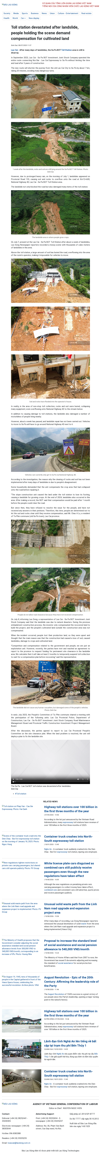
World (15, 18)
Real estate (86, 13)
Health (6, 18)
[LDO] (21, 808)
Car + (23, 18)
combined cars (50, 890)
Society (7, 13)
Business (35, 13)
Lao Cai (14, 50)
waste (83, 924)
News (44, 13)
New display (34, 18)
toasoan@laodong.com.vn (19, 1143)
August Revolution (56, 994)
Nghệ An (60, 1054)
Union (52, 13)
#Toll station (20, 794)
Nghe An (48, 849)
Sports (25, 13)
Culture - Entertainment (68, 13)
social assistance (65, 963)
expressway (68, 822)
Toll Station (66, 50)
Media (16, 13)
